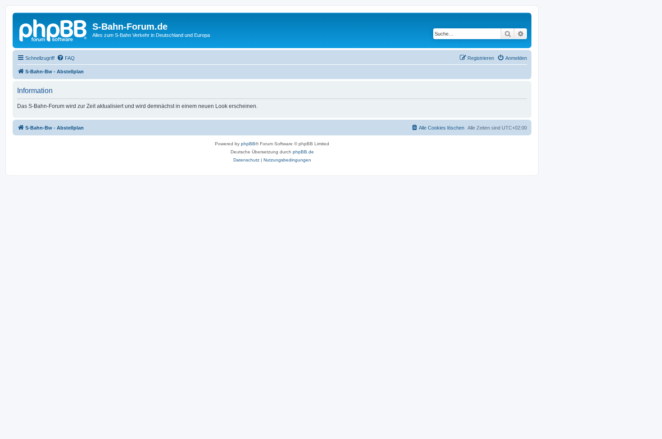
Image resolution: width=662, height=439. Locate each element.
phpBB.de (303, 151)
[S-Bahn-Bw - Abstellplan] (53, 29)
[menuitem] (66, 58)
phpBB (248, 143)
